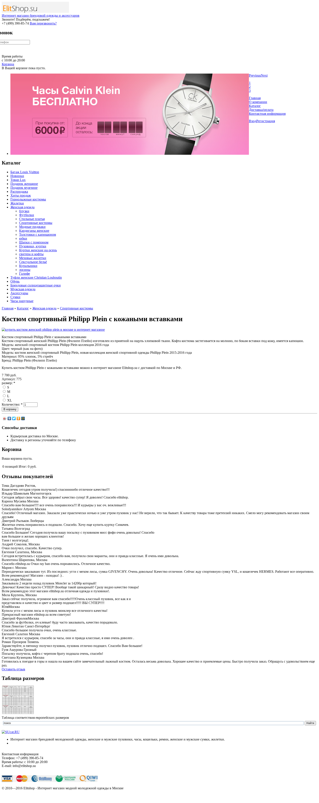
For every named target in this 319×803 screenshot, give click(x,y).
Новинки (17, 176)
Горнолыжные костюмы (28, 199)
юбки (23, 238)
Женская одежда (22, 207)
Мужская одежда (22, 289)
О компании (258, 102)
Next (264, 75)
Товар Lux (18, 180)
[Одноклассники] (18, 418)
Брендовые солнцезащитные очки (35, 285)
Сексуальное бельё (33, 262)
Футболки (26, 215)
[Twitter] (14, 418)
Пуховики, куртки (32, 246)
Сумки (15, 297)
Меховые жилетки (32, 258)
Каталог (255, 106)
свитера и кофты (31, 254)
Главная (255, 98)
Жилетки (17, 203)
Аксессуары (19, 293)
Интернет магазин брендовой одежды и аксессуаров (40, 15)
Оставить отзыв (13, 669)
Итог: (23, 466)
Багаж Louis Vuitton (24, 172)
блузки (24, 211)
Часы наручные (21, 301)
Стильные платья (32, 219)
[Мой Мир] (23, 418)
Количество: (12, 404)
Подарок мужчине (24, 187)
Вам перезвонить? (43, 23)
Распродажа (19, 191)
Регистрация (265, 121)
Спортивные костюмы (35, 223)
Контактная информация (267, 113)
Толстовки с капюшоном (37, 234)
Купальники (28, 266)
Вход (252, 121)
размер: (8, 383)
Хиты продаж (20, 195)
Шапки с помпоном (33, 242)
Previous (255, 75)
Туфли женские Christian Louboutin (36, 277)
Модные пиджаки (32, 227)
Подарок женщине (24, 184)
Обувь (15, 281)
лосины (24, 270)
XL (9, 400)
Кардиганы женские (34, 230)
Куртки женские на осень (38, 250)
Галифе (24, 273)
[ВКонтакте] (9, 418)
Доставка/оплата (261, 110)
